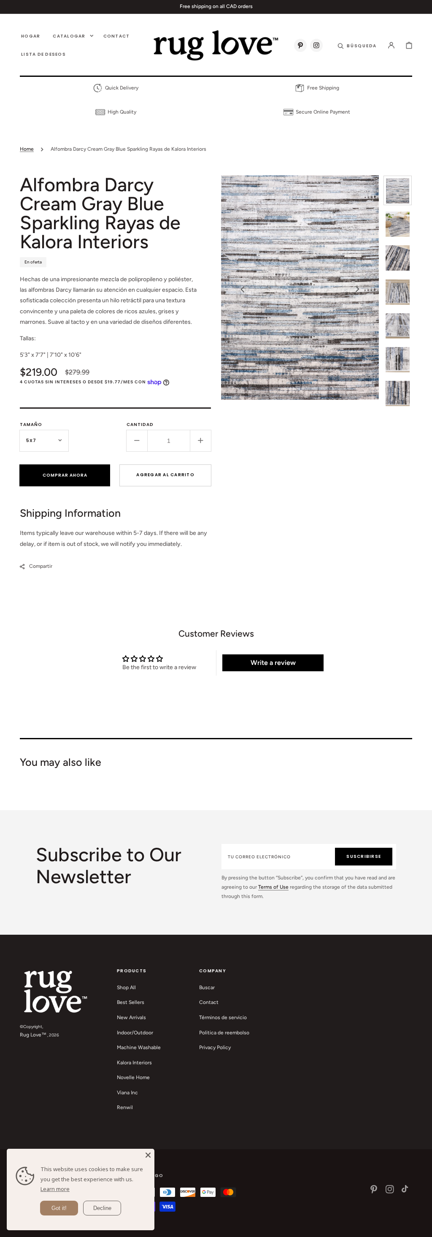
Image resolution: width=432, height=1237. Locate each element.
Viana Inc (127, 1093)
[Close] (148, 1155)
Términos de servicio (223, 1017)
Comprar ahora (65, 475)
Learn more (55, 1189)
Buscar (207, 987)
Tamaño (31, 424)
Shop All (126, 987)
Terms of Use (273, 887)
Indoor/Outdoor (135, 1033)
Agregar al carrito (165, 475)
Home (27, 149)
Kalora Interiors (134, 1063)
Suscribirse (363, 856)
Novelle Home (133, 1077)
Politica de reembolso (224, 1033)
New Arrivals (131, 1017)
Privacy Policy (215, 1047)
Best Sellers (130, 1002)
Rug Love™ (33, 1035)
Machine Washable (139, 1047)
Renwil (125, 1107)
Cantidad (140, 424)
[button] (357, 45)
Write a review (273, 663)
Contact (209, 1002)
